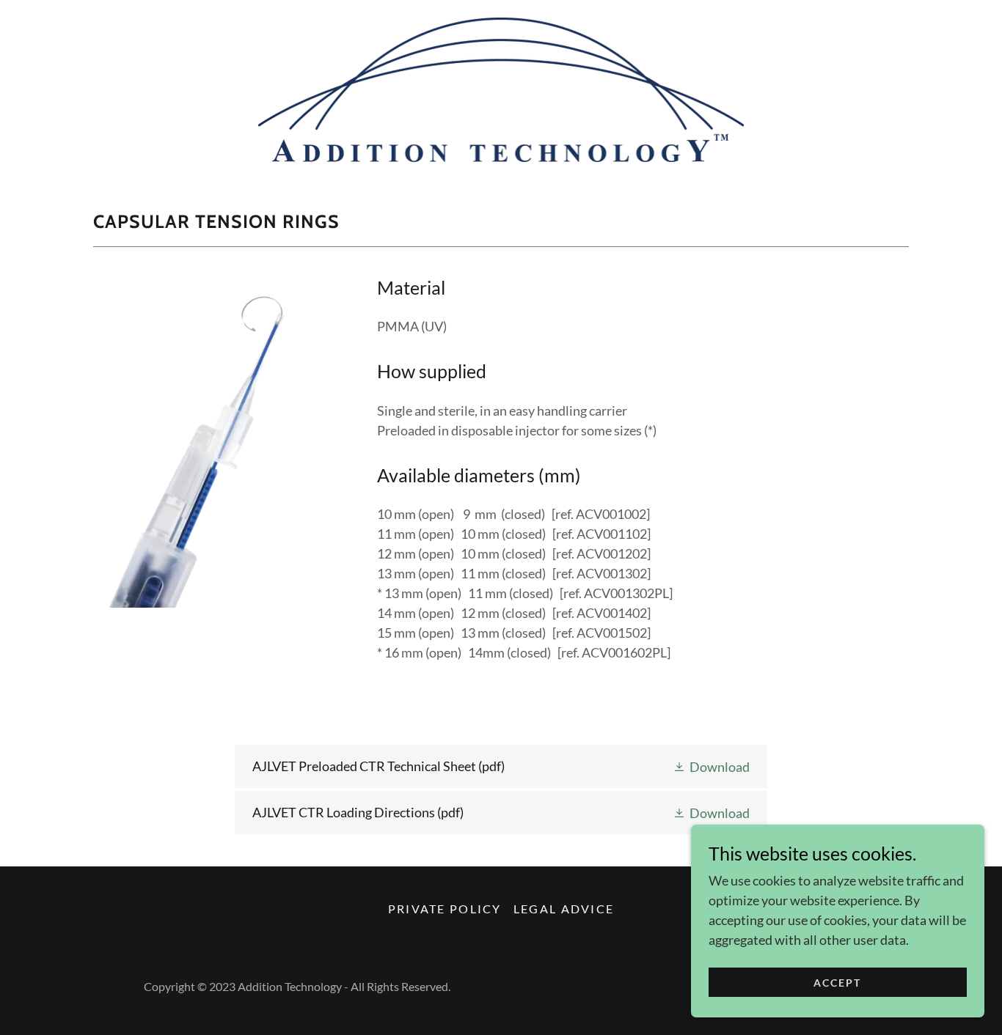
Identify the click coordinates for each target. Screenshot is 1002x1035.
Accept (837, 982)
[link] (501, 88)
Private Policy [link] (445, 909)
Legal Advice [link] (563, 909)
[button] (711, 766)
